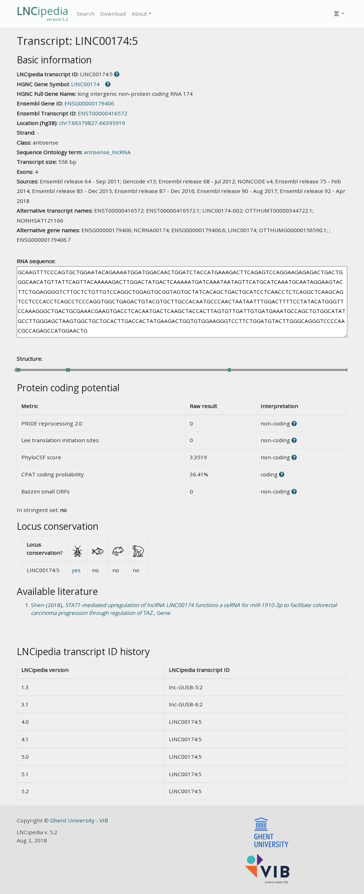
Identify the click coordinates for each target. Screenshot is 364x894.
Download (113, 13)
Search (86, 13)
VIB (104, 820)
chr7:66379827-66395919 (92, 122)
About (139, 13)
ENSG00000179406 (89, 103)
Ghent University (73, 820)
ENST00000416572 (102, 113)
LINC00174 (85, 84)
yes (76, 570)
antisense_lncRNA (107, 152)
